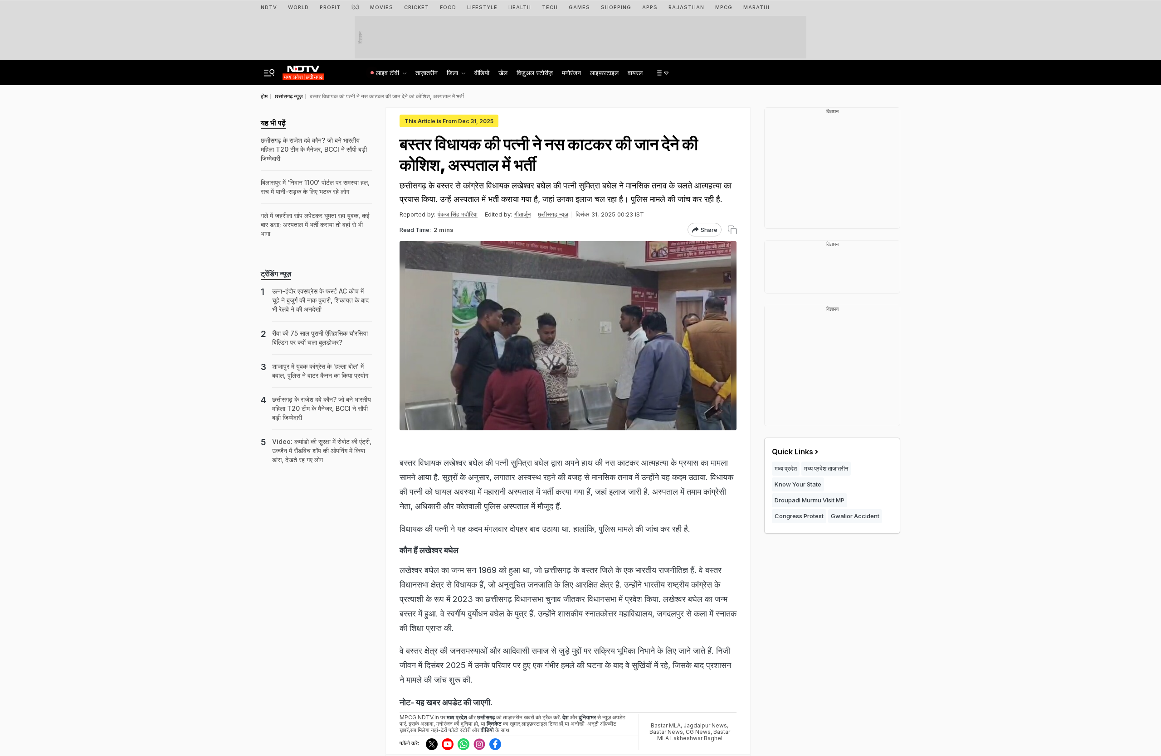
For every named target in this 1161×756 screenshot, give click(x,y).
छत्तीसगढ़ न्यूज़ (553, 214)
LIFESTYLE (482, 7)
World (298, 7)
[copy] (732, 230)
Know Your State (798, 484)
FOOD (448, 7)
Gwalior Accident (855, 516)
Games (579, 7)
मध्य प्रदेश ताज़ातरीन (826, 468)
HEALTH (519, 7)
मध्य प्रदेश (786, 468)
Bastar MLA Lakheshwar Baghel (693, 735)
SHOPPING (616, 7)
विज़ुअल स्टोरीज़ (535, 73)
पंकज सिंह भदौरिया (458, 214)
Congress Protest (799, 516)
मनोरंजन (571, 73)
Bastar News (666, 731)
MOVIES (381, 7)
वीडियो (481, 73)
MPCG (723, 7)
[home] (303, 70)
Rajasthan (686, 7)
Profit (330, 7)
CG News (698, 731)
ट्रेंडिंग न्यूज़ (276, 273)
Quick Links (792, 451)
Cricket (416, 7)
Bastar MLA (666, 725)
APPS (650, 7)
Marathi (756, 7)
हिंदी (355, 7)
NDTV (269, 7)
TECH (550, 7)
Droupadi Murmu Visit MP (809, 500)
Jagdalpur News (705, 725)
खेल (502, 73)
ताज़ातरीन (426, 73)
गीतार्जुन (522, 214)
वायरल (635, 73)
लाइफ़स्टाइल (604, 73)
